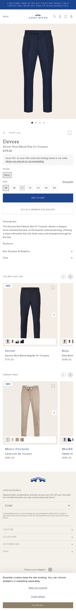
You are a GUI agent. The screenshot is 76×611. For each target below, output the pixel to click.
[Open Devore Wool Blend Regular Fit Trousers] (30, 314)
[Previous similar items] (63, 375)
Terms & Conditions (40, 516)
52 (30, 187)
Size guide (67, 182)
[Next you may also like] (70, 276)
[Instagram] (50, 569)
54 (38, 187)
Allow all (37, 605)
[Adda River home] (38, 16)
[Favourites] (66, 16)
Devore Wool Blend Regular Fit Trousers (27, 355)
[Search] (54, 16)
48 (14, 187)
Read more (8, 244)
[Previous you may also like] (63, 276)
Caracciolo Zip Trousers (18, 453)
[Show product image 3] (40, 123)
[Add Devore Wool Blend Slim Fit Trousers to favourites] (69, 132)
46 (5, 187)
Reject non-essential (38, 587)
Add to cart (38, 198)
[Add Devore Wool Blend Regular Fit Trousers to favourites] (53, 287)
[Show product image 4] (44, 123)
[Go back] (4, 132)
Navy (7, 175)
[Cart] (71, 16)
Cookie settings (38, 596)
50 (22, 187)
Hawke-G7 (68, 453)
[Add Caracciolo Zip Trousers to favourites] (53, 385)
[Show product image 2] (36, 123)
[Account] (60, 16)
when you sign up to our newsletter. (25, 161)
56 (46, 187)
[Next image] (54, 314)
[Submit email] (69, 505)
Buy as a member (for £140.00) (38, 209)
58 (54, 187)
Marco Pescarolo (17, 449)
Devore (10, 350)
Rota (65, 350)
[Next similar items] (70, 375)
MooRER (68, 449)
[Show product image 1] (32, 123)
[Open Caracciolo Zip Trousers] (30, 413)
